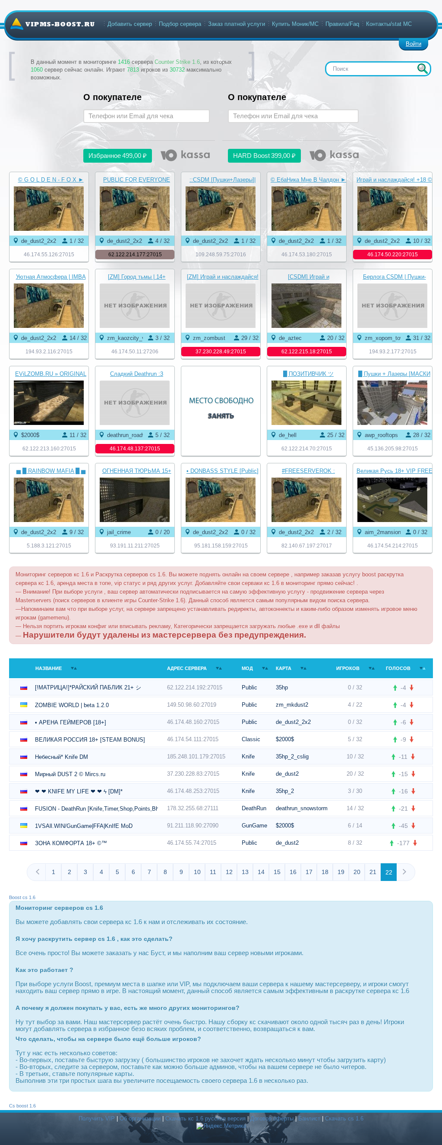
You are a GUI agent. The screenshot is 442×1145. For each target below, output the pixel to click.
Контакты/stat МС (389, 24)
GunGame (254, 825)
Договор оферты (272, 1118)
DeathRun (254, 808)
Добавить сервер (129, 24)
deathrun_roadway (129, 435)
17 (309, 871)
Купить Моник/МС (295, 24)
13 (245, 871)
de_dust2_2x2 (38, 241)
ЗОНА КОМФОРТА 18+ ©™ (71, 843)
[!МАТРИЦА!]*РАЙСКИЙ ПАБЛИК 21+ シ (88, 687)
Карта (283, 668)
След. (401, 872)
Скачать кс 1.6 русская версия (205, 1118)
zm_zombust (209, 338)
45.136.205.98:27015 (392, 449)
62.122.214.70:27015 (306, 449)
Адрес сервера (187, 668)
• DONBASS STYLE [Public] (222, 471)
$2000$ (30, 435)
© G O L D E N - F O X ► (51, 179)
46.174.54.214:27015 (392, 546)
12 (229, 871)
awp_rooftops (381, 435)
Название (48, 668)
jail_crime (119, 532)
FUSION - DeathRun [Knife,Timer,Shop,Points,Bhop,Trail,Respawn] (96, 808)
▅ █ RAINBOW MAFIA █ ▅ (50, 471)
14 (261, 871)
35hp (282, 687)
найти (422, 68)
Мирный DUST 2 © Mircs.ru (70, 774)
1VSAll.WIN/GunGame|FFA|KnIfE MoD (84, 826)
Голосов (398, 668)
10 (197, 871)
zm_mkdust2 (292, 704)
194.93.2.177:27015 (393, 352)
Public (249, 687)
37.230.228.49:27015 (221, 352)
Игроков (348, 668)
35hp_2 (285, 791)
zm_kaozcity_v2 (127, 338)
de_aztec (290, 338)
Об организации (140, 1118)
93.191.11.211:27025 (135, 546)
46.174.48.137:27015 (135, 449)
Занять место (221, 404)
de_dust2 (287, 774)
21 (372, 871)
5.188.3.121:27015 (49, 546)
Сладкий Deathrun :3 (136, 374)
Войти (413, 44)
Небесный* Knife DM (61, 757)
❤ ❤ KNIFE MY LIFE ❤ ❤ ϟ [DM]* (79, 791)
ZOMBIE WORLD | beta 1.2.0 (72, 705)
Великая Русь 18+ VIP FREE (395, 471)
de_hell (288, 435)
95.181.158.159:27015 (221, 546)
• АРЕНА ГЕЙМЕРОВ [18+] (70, 722)
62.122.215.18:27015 (306, 352)
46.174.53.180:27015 (306, 255)
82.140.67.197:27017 (306, 546)
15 (277, 871)
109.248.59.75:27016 (221, 255)
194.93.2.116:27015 (49, 352)
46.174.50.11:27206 (134, 352)
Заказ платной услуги (236, 24)
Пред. (40, 872)
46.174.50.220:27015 (392, 255)
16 (293, 871)
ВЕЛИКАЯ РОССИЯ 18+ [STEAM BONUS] (90, 739)
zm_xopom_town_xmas (394, 338)
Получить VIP (97, 1118)
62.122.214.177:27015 (135, 255)
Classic (251, 739)
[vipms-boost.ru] (52, 24)
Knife (248, 756)
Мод (247, 668)
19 (341, 871)
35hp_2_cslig (292, 756)
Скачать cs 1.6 (344, 1118)
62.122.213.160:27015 (49, 449)
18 (325, 871)
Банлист (309, 1118)
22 (388, 872)
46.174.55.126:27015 (49, 255)
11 (213, 871)
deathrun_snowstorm (302, 808)
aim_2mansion (383, 532)
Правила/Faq (342, 24)
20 (357, 871)
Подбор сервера (180, 24)
